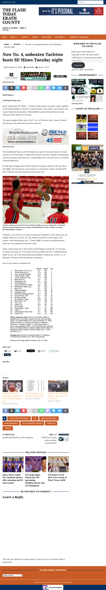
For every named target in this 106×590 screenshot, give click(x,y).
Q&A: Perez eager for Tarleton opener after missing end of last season (13, 478)
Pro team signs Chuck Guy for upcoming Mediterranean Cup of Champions (35, 480)
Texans (8, 428)
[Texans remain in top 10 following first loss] (35, 386)
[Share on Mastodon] (48, 88)
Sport (5, 106)
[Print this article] (36, 88)
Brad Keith (30, 67)
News (13, 37)
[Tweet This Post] (11, 88)
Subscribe (78, 65)
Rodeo (35, 37)
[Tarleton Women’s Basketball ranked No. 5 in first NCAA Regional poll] (13, 386)
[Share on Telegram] (53, 88)
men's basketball (49, 418)
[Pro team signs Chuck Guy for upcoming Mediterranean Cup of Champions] (35, 464)
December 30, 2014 (14, 67)
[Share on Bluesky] (60, 88)
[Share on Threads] (66, 88)
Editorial (59, 37)
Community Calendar (79, 37)
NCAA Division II (11, 423)
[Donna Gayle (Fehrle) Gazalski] (93, 136)
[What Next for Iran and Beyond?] (93, 127)
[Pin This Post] (23, 88)
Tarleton (51, 423)
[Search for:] (90, 2)
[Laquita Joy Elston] (81, 136)
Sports (24, 37)
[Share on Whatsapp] (41, 88)
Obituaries (46, 37)
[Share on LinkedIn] (18, 88)
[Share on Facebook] (6, 88)
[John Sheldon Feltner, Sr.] (93, 118)
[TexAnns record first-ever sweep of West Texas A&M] (58, 464)
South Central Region (32, 423)
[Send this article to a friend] (30, 88)
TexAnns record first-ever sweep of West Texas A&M (57, 477)
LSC (35, 418)
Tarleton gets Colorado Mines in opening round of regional (58, 396)
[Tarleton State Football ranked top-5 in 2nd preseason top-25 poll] (81, 127)
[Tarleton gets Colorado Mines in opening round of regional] (58, 386)
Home (4, 37)
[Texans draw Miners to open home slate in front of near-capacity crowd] (81, 118)
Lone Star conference (19, 418)
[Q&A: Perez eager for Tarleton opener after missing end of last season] (13, 464)
